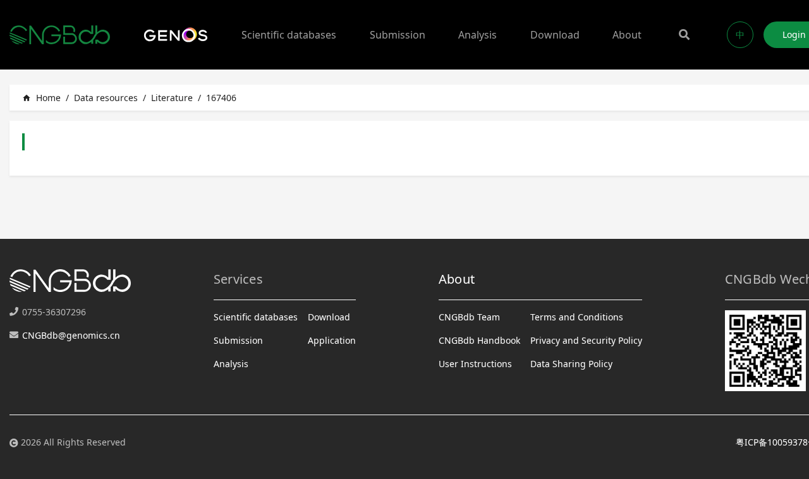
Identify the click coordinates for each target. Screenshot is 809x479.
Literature (172, 98)
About (627, 35)
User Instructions (475, 364)
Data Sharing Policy (571, 364)
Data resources (106, 98)
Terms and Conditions (576, 317)
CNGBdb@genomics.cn (71, 335)
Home (41, 98)
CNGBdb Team (469, 317)
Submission (397, 35)
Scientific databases (288, 35)
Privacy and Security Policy (586, 340)
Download (555, 35)
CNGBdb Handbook (479, 340)
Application (332, 340)
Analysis (477, 35)
